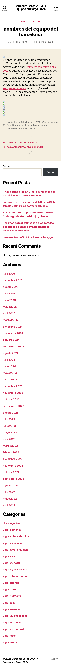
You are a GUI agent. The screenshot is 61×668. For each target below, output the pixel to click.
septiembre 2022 (13, 478)
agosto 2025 (10, 286)
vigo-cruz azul (11, 562)
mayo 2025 (10, 306)
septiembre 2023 (13, 406)
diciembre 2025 (12, 280)
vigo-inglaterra (12, 595)
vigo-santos (10, 642)
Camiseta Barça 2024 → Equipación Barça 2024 (30, 7)
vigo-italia (9, 602)
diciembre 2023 (12, 386)
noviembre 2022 (13, 465)
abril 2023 (9, 439)
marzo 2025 (10, 320)
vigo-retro (9, 635)
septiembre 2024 (13, 346)
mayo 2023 (10, 432)
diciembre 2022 (12, 458)
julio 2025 (9, 293)
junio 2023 (9, 425)
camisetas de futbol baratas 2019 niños (26, 122)
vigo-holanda (11, 582)
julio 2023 (9, 419)
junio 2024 (9, 366)
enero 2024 (10, 379)
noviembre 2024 (13, 333)
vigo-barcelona (12, 543)
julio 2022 (9, 492)
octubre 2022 (11, 472)
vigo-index (9, 589)
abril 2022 (9, 505)
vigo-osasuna (11, 609)
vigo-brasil (9, 556)
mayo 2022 (10, 498)
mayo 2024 (10, 372)
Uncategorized (30, 21)
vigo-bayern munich (15, 549)
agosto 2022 (10, 485)
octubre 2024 (11, 339)
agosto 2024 (10, 353)
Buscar (6, 166)
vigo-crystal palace (15, 569)
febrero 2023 (11, 452)
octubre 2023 (11, 399)
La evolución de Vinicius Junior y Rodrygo (28, 237)
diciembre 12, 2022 (43, 41)
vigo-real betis (12, 622)
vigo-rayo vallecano (15, 615)
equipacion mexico (14, 88)
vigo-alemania (12, 529)
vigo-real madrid (13, 629)
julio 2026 (9, 273)
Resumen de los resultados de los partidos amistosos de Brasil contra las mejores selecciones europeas (28, 226)
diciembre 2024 (12, 326)
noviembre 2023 (13, 392)
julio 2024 (9, 359)
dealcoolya (21, 41)
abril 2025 (9, 313)
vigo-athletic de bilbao (16, 536)
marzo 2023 (10, 445)
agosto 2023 (10, 412)
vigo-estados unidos (15, 576)
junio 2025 (9, 300)
